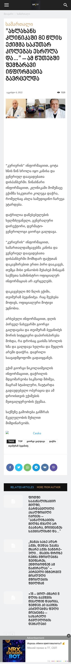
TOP (20, 441)
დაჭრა (52, 441)
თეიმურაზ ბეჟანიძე (18, 446)
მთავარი (8, 13)
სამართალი (23, 13)
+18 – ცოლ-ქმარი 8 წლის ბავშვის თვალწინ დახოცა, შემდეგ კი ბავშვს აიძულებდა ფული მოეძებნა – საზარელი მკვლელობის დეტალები (43, 609)
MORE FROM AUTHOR (48, 487)
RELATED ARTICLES (22, 487)
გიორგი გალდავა (36, 441)
